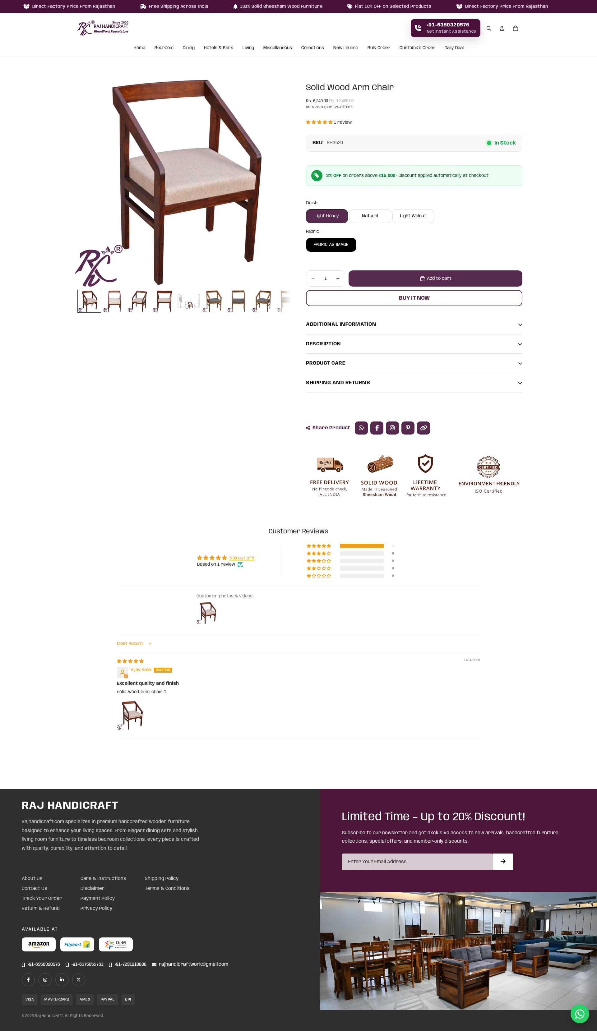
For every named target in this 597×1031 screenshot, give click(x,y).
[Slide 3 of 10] (139, 301)
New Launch (345, 48)
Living (248, 48)
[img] (130, 661)
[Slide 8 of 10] (263, 301)
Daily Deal (454, 48)
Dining (189, 48)
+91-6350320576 (44, 964)
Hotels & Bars (218, 48)
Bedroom (164, 48)
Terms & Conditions (167, 888)
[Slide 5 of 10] (189, 301)
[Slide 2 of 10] (114, 301)
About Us (32, 878)
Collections (312, 48)
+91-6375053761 (87, 964)
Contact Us (34, 888)
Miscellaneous (277, 48)
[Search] (489, 28)
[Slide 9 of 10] (288, 301)
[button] (320, 122)
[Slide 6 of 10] (213, 301)
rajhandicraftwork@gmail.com (193, 964)
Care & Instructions (103, 878)
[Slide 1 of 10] (89, 301)
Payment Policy (98, 898)
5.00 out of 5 (241, 558)
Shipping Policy (161, 878)
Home (139, 48)
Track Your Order (42, 898)
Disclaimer (92, 888)
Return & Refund (41, 908)
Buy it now (414, 298)
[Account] (502, 28)
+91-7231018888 (130, 964)
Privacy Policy (96, 908)
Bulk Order (379, 48)
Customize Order (417, 48)
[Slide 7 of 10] (238, 301)
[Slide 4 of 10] (164, 301)
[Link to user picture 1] (132, 715)
